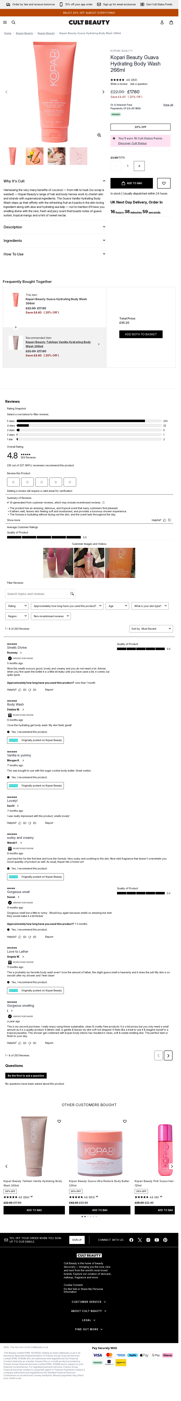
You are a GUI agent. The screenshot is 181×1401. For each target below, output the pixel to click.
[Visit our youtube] (157, 1240)
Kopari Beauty (24, 33)
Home (7, 33)
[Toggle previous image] (6, 92)
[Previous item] (6, 1166)
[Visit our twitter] (140, 1240)
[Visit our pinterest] (165, 1240)
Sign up (77, 1239)
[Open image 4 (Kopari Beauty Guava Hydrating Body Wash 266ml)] (78, 156)
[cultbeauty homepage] (89, 22)
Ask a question (138, 83)
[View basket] (171, 22)
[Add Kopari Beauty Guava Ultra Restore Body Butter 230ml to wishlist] (125, 1121)
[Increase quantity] (139, 166)
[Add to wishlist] (164, 183)
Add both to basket (141, 334)
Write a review (118, 83)
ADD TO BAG (34, 1210)
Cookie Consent (73, 1285)
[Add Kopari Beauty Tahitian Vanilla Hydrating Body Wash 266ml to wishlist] (59, 1121)
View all (168, 104)
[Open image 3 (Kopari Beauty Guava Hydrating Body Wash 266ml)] (56, 156)
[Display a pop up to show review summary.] (32, 1197)
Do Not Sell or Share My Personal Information (83, 1290)
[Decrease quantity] (115, 166)
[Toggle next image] (103, 92)
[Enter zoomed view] (99, 135)
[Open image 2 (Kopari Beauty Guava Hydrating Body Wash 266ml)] (34, 156)
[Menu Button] (4, 22)
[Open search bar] (13, 22)
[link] (162, 22)
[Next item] (172, 1166)
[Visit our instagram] (148, 1240)
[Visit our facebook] (131, 1240)
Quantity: (117, 157)
